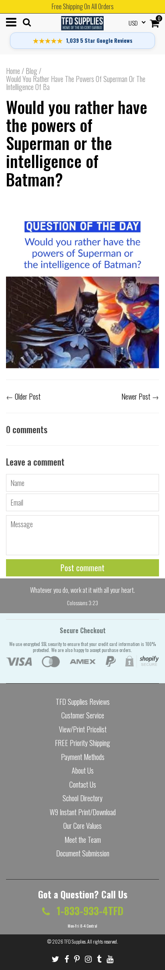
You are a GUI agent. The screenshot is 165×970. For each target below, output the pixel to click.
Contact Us (82, 784)
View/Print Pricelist (83, 729)
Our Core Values (82, 825)
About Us (83, 770)
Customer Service (82, 715)
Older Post (27, 396)
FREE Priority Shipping (82, 743)
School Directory (82, 798)
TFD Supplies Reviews (83, 701)
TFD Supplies (75, 941)
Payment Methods (83, 757)
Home (13, 71)
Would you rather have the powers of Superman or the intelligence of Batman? (76, 142)
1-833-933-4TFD (88, 910)
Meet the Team (82, 839)
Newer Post (135, 396)
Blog (31, 71)
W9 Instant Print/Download (83, 812)
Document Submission (82, 853)
